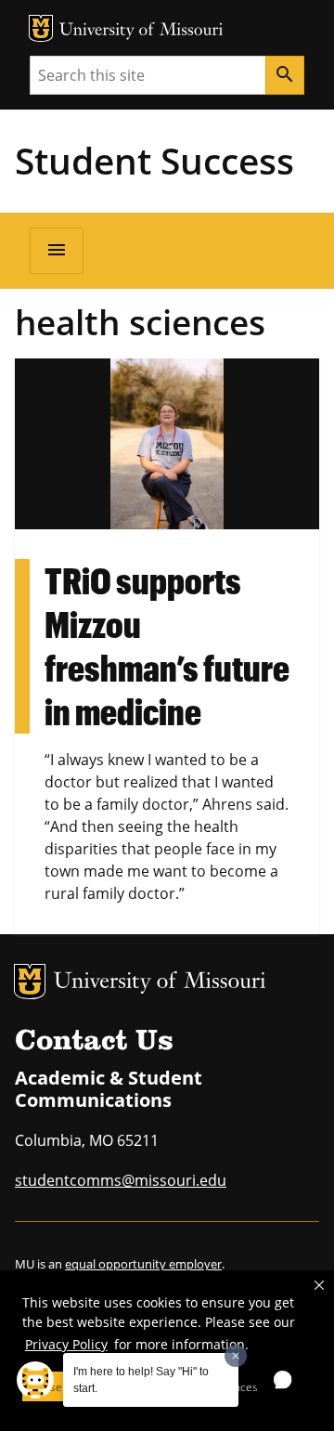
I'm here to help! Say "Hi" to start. (141, 1380)
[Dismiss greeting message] (236, 1356)
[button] (319, 1285)
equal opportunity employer (143, 1263)
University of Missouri (141, 31)
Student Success (154, 160)
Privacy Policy (66, 1344)
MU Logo (41, 28)
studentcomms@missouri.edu (120, 1180)
